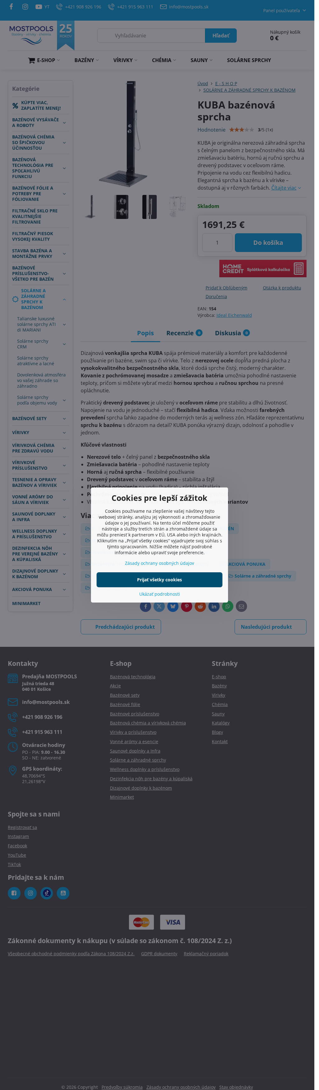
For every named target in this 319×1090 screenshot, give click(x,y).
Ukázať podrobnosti (159, 594)
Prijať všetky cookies (159, 580)
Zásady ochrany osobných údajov (159, 563)
